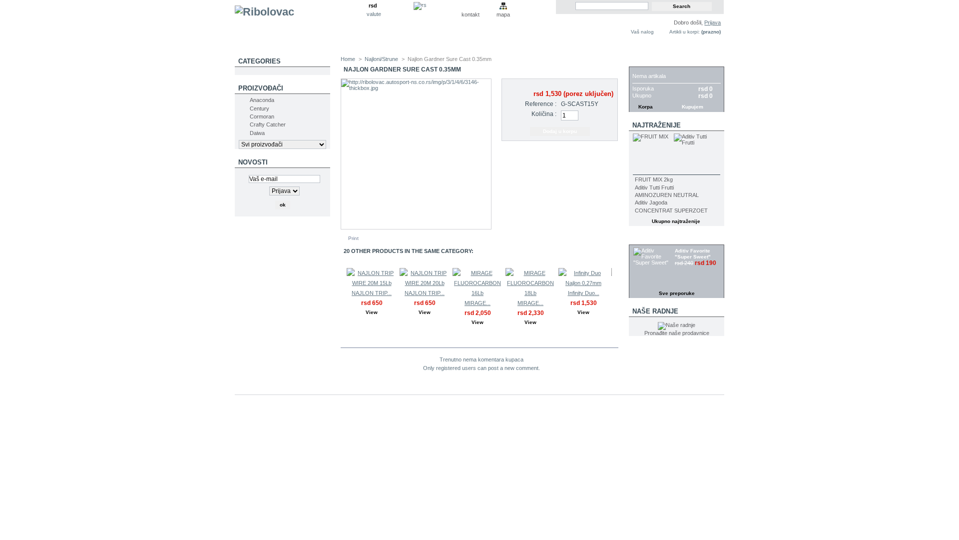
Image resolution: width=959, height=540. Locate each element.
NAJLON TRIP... (372, 293)
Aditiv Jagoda (651, 203)
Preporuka (652, 239)
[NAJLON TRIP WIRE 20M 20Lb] (425, 283)
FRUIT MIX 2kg (654, 179)
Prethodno (343, 287)
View (372, 312)
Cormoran (262, 117)
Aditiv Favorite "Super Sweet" (693, 254)
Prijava (712, 23)
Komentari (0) (375, 341)
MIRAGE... (477, 303)
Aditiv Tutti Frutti (654, 187)
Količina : (543, 114)
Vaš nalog (642, 31)
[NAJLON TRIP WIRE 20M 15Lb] (372, 283)
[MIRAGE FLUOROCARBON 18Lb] (530, 293)
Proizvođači (260, 88)
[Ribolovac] (301, 28)
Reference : (540, 104)
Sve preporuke (677, 293)
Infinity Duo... (583, 293)
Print (353, 238)
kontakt (471, 15)
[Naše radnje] (676, 325)
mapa (503, 15)
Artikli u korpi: (684, 31)
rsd (373, 5)
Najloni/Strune (381, 59)
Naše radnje (655, 311)
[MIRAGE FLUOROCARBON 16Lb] (477, 293)
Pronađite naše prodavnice (676, 333)
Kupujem (692, 107)
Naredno (614, 287)
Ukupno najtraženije (676, 221)
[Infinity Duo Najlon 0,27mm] (583, 283)
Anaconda (262, 100)
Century (259, 109)
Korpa (643, 61)
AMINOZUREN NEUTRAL (667, 195)
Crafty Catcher (268, 125)
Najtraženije (656, 125)
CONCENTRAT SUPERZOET (671, 211)
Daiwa (257, 133)
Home (348, 59)
